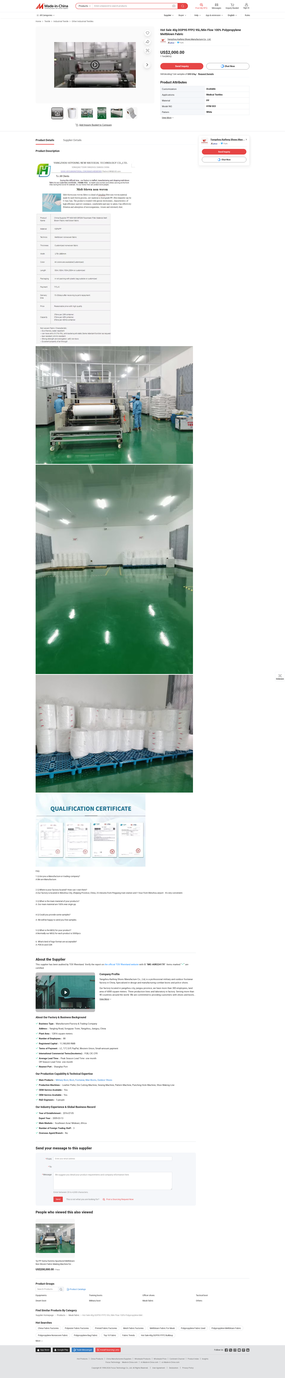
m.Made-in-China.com (149, 1362)
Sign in (246, 7)
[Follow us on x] (230, 1349)
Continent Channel (177, 1359)
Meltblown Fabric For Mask (162, 1328)
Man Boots (91, 1079)
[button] (173, 6)
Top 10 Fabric (110, 1335)
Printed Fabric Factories (106, 1328)
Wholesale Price (160, 1359)
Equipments (41, 1295)
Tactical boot (202, 1295)
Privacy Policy (188, 1368)
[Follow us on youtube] (239, 1349)
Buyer (181, 15)
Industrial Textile (60, 21)
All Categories (46, 15)
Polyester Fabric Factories (77, 1328)
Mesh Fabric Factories (133, 1328)
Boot (71, 1079)
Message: (47, 1174)
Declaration (173, 1368)
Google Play (61, 1349)
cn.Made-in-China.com (170, 1362)
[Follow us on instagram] (234, 1349)
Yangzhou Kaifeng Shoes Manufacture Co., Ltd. (189, 39)
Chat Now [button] (230, 66)
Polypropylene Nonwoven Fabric (53, 1335)
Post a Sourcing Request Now (118, 1199)
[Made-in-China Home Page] (52, 6)
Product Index (193, 1359)
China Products (97, 1359)
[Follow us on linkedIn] (247, 1349)
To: (50, 1166)
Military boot (95, 1300)
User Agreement (158, 1368)
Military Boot (62, 1079)
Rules (247, 15)
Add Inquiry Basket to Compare (95, 125)
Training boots (95, 1295)
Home (38, 21)
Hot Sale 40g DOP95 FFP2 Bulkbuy (157, 1335)
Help (196, 15)
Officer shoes (148, 1295)
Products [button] (83, 6)
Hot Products (82, 1359)
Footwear (79, 1079)
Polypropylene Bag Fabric (85, 1335)
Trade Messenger (82, 1349)
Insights (205, 1359)
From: (49, 1158)
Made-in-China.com (130, 1362)
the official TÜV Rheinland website (122, 964)
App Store (43, 1349)
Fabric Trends (128, 1335)
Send (58, 1199)
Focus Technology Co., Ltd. (122, 1368)
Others (199, 1300)
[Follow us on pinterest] (243, 1349)
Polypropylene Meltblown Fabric (226, 1328)
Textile (47, 21)
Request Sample (206, 74)
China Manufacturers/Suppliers (118, 1359)
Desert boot (41, 1300)
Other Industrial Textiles (82, 21)
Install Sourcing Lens (109, 1349)
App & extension (213, 15)
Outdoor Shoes (104, 1079)
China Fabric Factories (48, 1328)
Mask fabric (147, 1300)
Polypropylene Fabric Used (193, 1328)
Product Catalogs (77, 1289)
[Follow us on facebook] (226, 1349)
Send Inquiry (182, 66)
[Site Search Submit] (183, 6)
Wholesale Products (142, 1359)
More (38, 1340)
